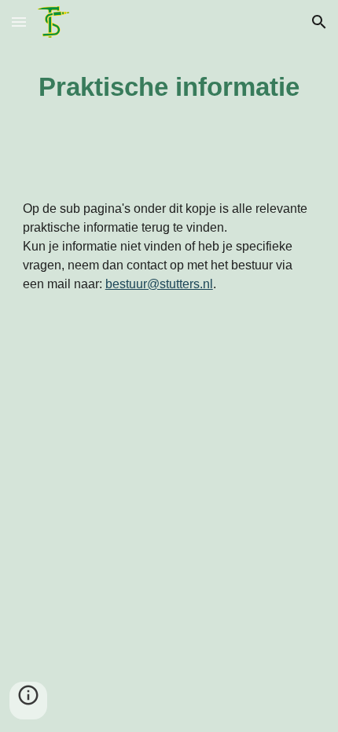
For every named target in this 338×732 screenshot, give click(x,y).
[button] (19, 21)
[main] (169, 87)
